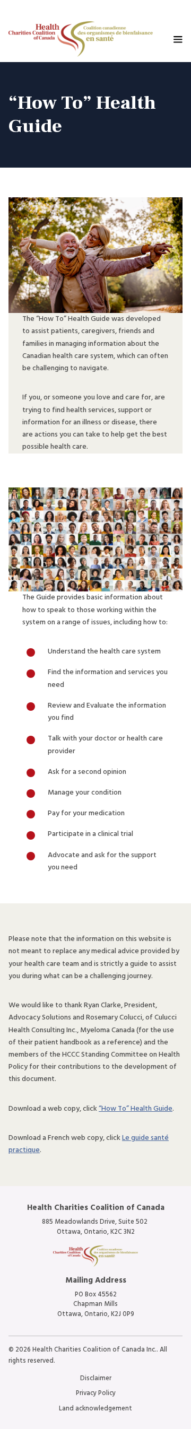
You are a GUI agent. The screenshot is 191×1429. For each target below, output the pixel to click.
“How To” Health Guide (135, 1108)
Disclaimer (95, 1378)
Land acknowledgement (95, 1408)
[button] (178, 39)
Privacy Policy (96, 1393)
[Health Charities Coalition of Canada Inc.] (80, 39)
